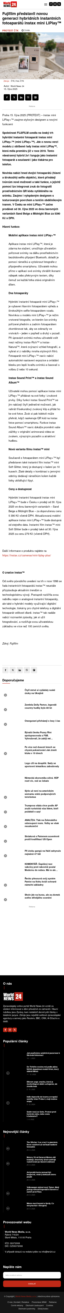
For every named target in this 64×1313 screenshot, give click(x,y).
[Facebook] (51, 4)
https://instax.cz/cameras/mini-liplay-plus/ (26, 555)
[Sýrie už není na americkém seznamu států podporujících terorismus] (12, 795)
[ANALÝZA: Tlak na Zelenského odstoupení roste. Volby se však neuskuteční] (12, 824)
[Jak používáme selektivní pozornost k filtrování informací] (14, 1055)
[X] (59, 4)
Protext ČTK (10, 30)
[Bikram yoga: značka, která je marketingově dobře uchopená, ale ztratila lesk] (14, 1085)
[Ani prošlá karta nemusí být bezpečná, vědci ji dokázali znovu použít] (14, 1176)
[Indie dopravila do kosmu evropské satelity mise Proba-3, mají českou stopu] (14, 1100)
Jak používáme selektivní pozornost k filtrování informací (43, 1054)
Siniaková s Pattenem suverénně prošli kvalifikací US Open (42, 838)
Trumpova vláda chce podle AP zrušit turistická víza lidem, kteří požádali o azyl (41, 808)
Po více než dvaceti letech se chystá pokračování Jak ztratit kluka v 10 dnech (41, 750)
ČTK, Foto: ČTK (17, 81)
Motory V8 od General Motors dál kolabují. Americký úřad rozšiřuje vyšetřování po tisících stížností (41, 1159)
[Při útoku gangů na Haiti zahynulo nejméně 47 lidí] (12, 853)
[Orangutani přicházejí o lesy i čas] (12, 721)
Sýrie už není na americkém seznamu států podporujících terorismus (40, 793)
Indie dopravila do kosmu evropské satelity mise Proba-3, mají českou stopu (42, 1099)
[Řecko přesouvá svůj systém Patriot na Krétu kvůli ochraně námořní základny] (12, 882)
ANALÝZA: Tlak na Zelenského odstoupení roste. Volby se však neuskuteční (42, 823)
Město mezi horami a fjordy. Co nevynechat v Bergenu (40, 1204)
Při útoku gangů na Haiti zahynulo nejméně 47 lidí (43, 852)
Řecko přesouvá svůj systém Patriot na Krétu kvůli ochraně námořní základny (40, 881)
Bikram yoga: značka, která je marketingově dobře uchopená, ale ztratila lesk (42, 1084)
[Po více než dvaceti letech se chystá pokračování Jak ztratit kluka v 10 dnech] (12, 751)
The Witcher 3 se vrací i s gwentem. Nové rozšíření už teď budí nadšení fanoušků (42, 1144)
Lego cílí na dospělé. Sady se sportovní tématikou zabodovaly (42, 765)
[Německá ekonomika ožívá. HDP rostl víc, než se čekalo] (12, 780)
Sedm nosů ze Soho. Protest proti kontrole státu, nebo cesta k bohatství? (41, 1114)
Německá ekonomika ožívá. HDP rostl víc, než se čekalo (42, 779)
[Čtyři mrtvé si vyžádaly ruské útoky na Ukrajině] (12, 692)
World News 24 (17, 86)
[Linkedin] (21, 97)
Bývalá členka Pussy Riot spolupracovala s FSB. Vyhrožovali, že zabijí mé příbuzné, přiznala (38, 737)
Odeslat (32, 1283)
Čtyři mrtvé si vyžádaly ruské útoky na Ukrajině (40, 691)
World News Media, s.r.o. (26, 1296)
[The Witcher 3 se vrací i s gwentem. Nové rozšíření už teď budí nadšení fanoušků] (14, 1146)
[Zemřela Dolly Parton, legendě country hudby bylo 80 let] (12, 707)
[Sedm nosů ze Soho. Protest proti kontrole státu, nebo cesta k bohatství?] (14, 1115)
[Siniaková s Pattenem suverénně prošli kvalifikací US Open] (12, 838)
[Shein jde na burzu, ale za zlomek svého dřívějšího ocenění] (12, 897)
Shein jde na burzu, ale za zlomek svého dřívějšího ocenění (42, 896)
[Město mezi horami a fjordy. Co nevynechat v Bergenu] (14, 1206)
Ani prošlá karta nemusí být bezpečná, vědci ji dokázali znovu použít (41, 1174)
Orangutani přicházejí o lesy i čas (42, 720)
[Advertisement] (32, 940)
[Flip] (35, 97)
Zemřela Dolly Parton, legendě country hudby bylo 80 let (41, 706)
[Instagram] (55, 4)
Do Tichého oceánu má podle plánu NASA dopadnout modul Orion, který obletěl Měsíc (43, 1069)
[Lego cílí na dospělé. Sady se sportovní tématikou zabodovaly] (12, 765)
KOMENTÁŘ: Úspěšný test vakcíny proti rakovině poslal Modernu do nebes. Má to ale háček (40, 868)
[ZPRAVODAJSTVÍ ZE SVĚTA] (10, 4)
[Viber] (28, 97)
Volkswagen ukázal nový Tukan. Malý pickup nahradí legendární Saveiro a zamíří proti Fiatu (43, 1189)
